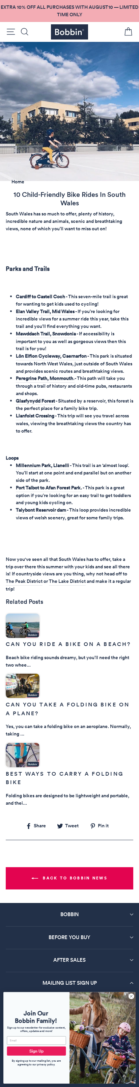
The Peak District (24, 581)
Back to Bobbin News (74, 878)
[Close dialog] (131, 996)
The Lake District (67, 581)
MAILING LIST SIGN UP (70, 982)
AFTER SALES (69, 959)
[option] (69, 11)
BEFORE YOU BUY (69, 937)
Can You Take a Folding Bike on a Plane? (68, 709)
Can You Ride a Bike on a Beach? (68, 644)
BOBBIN (69, 914)
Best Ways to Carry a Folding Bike (64, 778)
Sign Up (36, 1051)
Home (17, 181)
